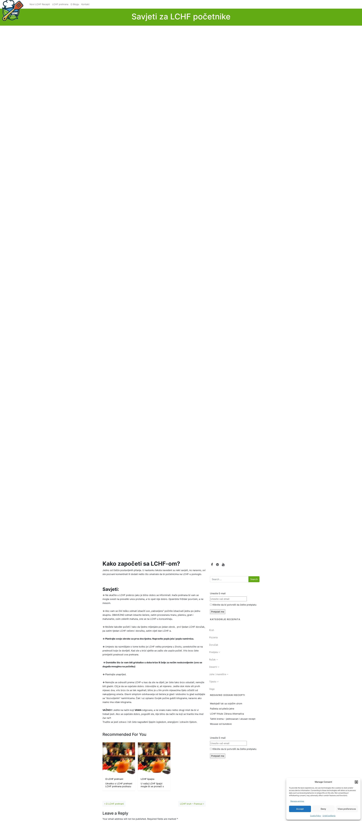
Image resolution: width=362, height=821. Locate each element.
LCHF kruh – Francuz (191, 803)
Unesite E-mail (218, 593)
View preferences (347, 809)
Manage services (297, 801)
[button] (356, 782)
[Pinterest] (217, 564)
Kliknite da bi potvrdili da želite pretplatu (235, 604)
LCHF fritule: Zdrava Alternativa (227, 713)
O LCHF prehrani (114, 803)
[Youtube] (223, 564)
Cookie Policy (315, 816)
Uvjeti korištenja (329, 816)
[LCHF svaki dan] (12, 4)
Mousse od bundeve (221, 723)
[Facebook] (212, 564)
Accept (300, 809)
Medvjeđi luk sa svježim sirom (226, 703)
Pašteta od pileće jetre (222, 708)
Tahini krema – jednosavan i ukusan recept (232, 718)
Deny (323, 809)
